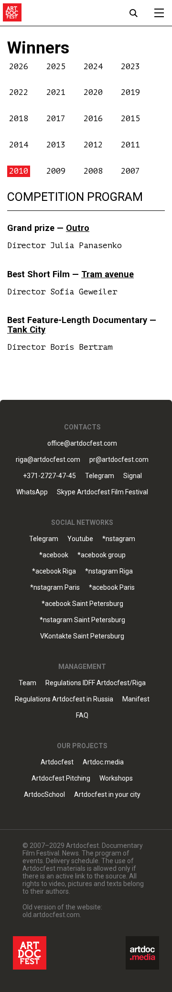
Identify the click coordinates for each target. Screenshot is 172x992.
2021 (55, 92)
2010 (18, 171)
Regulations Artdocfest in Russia (64, 699)
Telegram (43, 539)
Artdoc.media (103, 762)
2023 (130, 66)
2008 (93, 171)
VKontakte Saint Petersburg (82, 636)
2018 (18, 118)
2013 (55, 144)
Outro (77, 228)
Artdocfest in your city (107, 794)
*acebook (53, 555)
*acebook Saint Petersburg (82, 603)
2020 (93, 92)
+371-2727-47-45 (49, 476)
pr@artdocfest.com (119, 459)
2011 (130, 144)
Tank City (26, 329)
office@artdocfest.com (82, 443)
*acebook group (101, 555)
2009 (55, 171)
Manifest (136, 699)
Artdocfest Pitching (61, 778)
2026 (18, 66)
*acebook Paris (112, 587)
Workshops (116, 778)
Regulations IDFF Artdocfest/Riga (95, 683)
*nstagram (118, 539)
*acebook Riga (54, 571)
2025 (55, 66)
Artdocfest (57, 762)
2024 (93, 66)
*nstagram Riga (109, 571)
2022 (18, 92)
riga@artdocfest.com (48, 459)
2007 (130, 171)
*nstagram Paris (55, 587)
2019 (130, 92)
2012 (93, 144)
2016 (93, 118)
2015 (130, 118)
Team (27, 683)
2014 (18, 144)
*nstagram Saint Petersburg (82, 620)
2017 (55, 118)
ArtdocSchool (44, 794)
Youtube (80, 539)
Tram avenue (107, 274)
